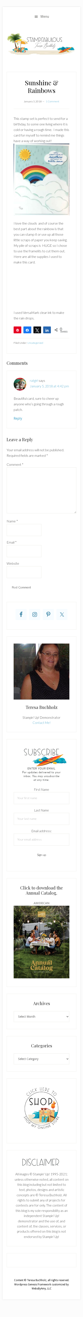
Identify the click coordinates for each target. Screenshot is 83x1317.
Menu (44, 17)
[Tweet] (37, 330)
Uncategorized (35, 342)
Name (12, 521)
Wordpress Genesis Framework (32, 1284)
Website (13, 563)
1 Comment (52, 101)
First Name (41, 789)
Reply (18, 418)
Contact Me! (42, 723)
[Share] (27, 330)
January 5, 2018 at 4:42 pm (49, 386)
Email (12, 542)
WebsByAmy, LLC (42, 1288)
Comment (15, 464)
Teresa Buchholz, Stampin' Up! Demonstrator (41, 43)
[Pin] (17, 330)
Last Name (41, 810)
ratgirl (34, 380)
